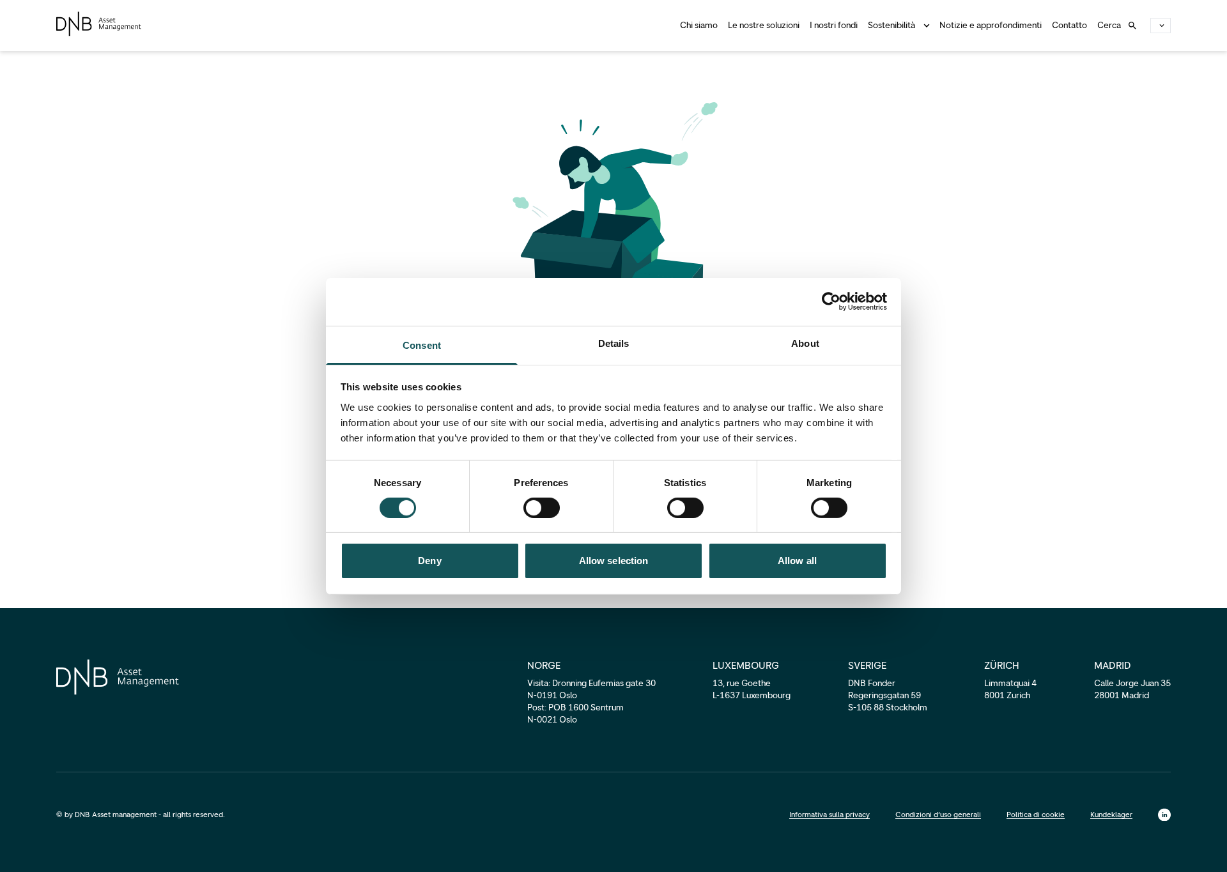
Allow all (797, 560)
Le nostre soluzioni (763, 25)
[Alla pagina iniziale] (98, 23)
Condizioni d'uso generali (938, 814)
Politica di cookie (1036, 814)
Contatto (1069, 25)
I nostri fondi (834, 25)
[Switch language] (1160, 25)
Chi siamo (699, 25)
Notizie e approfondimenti (990, 25)
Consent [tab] (422, 344)
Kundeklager (1111, 814)
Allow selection (614, 560)
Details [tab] (613, 342)
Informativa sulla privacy (829, 814)
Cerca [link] (1109, 25)
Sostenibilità (891, 25)
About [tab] (805, 342)
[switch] (541, 508)
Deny (429, 560)
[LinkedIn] (1164, 815)
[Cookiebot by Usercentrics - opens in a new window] (831, 301)
